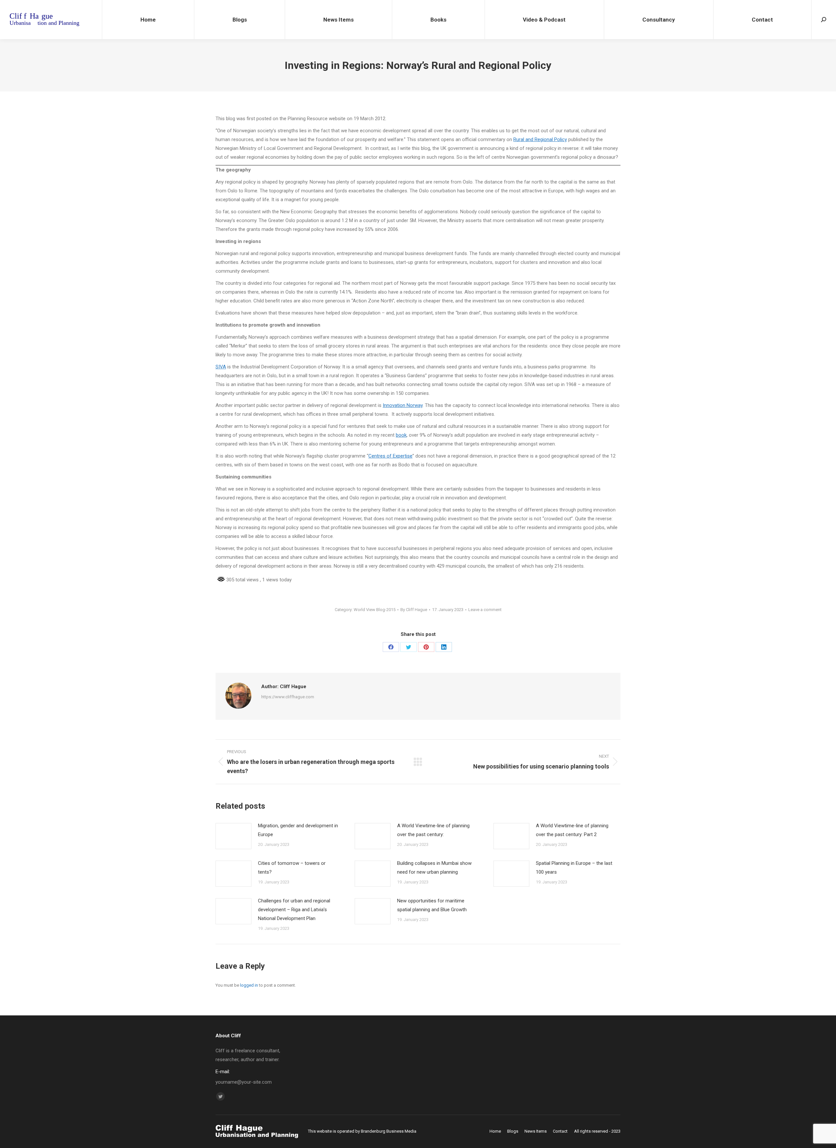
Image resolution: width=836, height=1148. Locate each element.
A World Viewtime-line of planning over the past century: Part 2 (572, 830)
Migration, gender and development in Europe (298, 830)
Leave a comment (485, 609)
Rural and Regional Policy (540, 139)
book (401, 435)
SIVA (221, 367)
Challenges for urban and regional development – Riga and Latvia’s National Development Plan (294, 909)
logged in (249, 985)
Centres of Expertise (390, 456)
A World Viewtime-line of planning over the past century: (433, 830)
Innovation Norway (403, 405)
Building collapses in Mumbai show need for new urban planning (434, 867)
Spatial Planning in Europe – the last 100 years (574, 867)
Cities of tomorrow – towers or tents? (292, 867)
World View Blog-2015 (374, 609)
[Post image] (233, 836)
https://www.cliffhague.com (287, 696)
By (413, 609)
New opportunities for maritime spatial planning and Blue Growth (432, 905)
